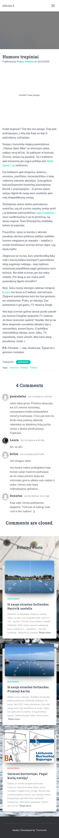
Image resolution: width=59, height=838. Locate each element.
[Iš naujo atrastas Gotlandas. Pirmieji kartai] (29, 659)
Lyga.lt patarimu (45, 212)
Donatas (16, 496)
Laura (6, 292)
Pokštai (24, 367)
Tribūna (33, 367)
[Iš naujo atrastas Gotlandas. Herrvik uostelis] (29, 576)
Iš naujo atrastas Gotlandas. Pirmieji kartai (28, 689)
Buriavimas (23, 362)
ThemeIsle (41, 830)
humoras (14, 367)
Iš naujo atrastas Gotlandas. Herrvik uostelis (28, 606)
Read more (45, 632)
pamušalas (18, 396)
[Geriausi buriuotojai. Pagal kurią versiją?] (29, 746)
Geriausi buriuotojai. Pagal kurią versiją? (27, 776)
